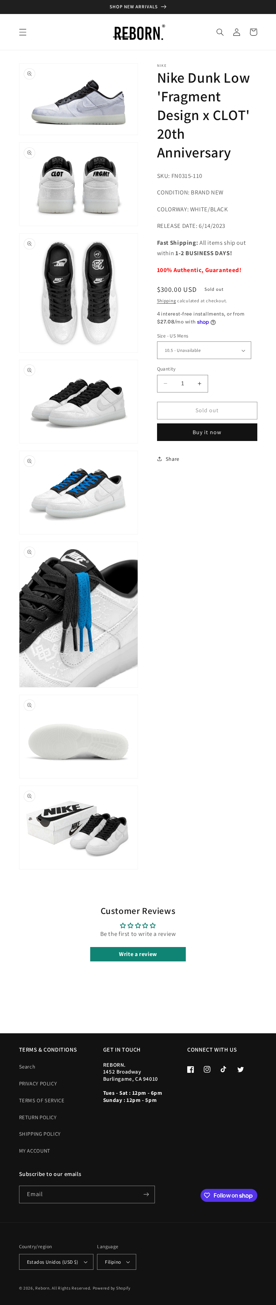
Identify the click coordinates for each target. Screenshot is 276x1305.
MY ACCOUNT (34, 1150)
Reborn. (43, 1288)
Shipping (166, 301)
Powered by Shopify (111, 1288)
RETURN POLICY (38, 1117)
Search (27, 1066)
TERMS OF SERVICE (42, 1100)
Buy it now (207, 432)
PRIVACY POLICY (38, 1083)
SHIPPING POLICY (40, 1133)
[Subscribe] (146, 1194)
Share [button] (172, 458)
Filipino (113, 1262)
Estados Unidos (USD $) (52, 1262)
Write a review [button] (138, 954)
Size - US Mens (173, 335)
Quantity (166, 369)
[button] (22, 32)
